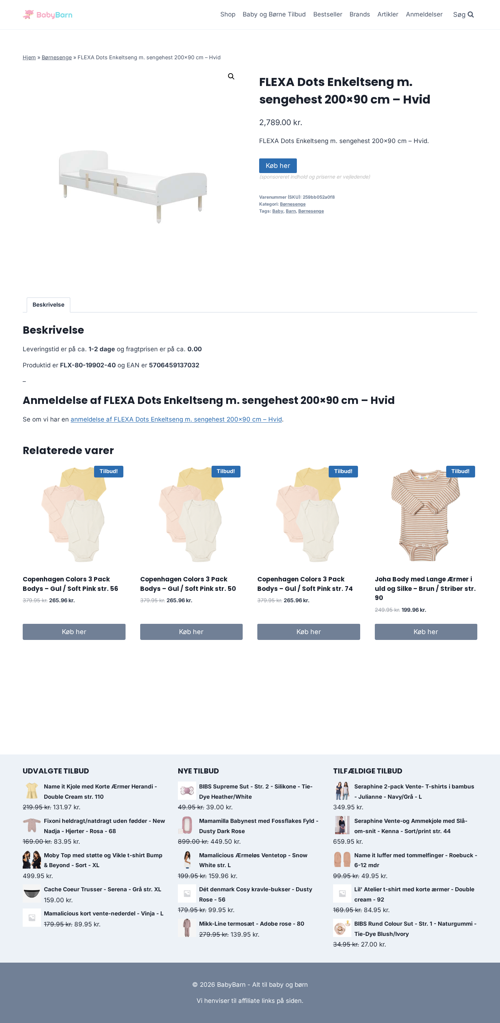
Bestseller (327, 14)
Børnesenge (57, 57)
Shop (227, 14)
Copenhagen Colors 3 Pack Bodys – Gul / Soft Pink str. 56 (70, 584)
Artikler (387, 14)
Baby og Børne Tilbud (274, 14)
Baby (277, 211)
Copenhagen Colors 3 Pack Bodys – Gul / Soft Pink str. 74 (305, 584)
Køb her (278, 165)
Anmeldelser (424, 14)
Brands (360, 14)
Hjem (29, 57)
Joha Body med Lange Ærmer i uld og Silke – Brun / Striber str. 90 (425, 588)
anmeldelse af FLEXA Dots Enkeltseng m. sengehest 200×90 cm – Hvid (176, 419)
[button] (231, 76)
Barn (291, 211)
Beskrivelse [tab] (48, 304)
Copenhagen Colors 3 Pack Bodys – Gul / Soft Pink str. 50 (188, 584)
